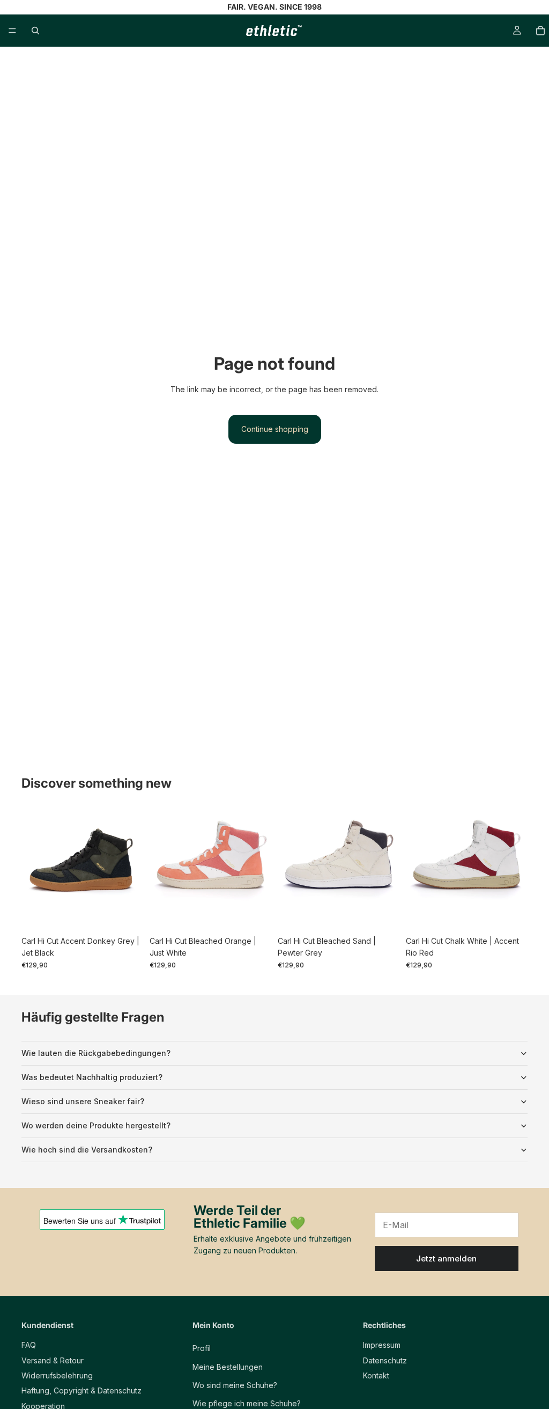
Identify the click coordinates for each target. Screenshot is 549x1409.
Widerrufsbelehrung (57, 1375)
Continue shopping (274, 429)
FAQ (28, 1344)
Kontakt (376, 1375)
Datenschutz (385, 1360)
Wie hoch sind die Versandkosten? (86, 1149)
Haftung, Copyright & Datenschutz (81, 1391)
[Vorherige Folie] (33, 870)
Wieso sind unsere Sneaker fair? (82, 1101)
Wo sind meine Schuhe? (234, 1385)
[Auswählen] (126, 914)
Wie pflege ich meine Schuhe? (246, 1403)
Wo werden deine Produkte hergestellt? (95, 1125)
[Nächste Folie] (131, 870)
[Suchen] (35, 30)
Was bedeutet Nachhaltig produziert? (91, 1077)
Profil (201, 1348)
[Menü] (12, 30)
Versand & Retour (52, 1360)
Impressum (381, 1344)
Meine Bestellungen (227, 1366)
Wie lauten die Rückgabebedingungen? (95, 1053)
